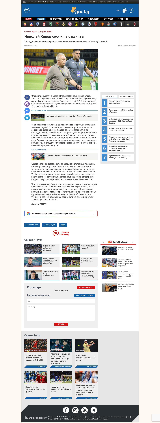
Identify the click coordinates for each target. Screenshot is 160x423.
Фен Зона (42, 398)
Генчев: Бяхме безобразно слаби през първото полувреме (50, 260)
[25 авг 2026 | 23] (35, 377)
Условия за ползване (118, 417)
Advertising (88, 419)
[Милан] (134, 24)
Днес (120, 10)
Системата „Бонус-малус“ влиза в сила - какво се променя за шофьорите (125, 263)
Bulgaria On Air (49, 1)
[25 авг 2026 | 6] (61, 345)
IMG (25, 2)
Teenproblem (75, 1)
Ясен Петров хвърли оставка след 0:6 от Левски (120, 129)
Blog (105, 1)
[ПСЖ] (115, 24)
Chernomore (116, 1)
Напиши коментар (64, 233)
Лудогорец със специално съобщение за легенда (119, 157)
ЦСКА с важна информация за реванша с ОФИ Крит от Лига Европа (121, 121)
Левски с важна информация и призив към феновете (49, 247)
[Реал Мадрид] (63, 24)
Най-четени (110, 96)
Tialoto (59, 1)
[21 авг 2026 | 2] (86, 377)
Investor (30, 1)
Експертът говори (64, 398)
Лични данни (104, 419)
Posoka (122, 1)
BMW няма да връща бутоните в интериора (126, 248)
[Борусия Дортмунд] (76, 24)
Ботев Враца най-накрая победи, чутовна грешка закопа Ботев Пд (118, 148)
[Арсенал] (95, 24)
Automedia (83, 1)
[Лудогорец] (50, 24)
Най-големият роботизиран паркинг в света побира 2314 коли (125, 275)
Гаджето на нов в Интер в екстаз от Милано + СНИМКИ (34, 357)
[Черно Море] (37, 24)
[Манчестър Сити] (89, 24)
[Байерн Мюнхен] (70, 24)
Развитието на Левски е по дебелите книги (119, 102)
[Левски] (31, 24)
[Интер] (128, 24)
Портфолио (130, 417)
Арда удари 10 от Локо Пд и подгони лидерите (88, 246)
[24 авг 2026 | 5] (61, 377)
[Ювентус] (121, 24)
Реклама (96, 417)
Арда (63, 225)
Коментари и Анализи (63, 366)
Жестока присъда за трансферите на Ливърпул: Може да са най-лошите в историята (60, 358)
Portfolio (96, 419)
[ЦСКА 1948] (44, 24)
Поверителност (105, 417)
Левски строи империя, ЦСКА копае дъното (35, 389)
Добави (61, 324)
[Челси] (82, 24)
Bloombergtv (40, 1)
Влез (78, 295)
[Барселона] (57, 24)
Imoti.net (89, 1)
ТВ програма (91, 366)
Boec (126, 1)
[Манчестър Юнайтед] (102, 24)
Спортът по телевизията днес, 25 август (86, 357)
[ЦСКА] (24, 24)
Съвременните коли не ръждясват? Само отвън (126, 286)
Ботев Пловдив (49, 225)
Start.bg (109, 1)
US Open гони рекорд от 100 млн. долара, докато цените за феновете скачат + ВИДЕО (85, 390)
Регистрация (87, 295)
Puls (70, 1)
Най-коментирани (126, 96)
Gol (56, 1)
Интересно (41, 366)
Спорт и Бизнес (90, 398)
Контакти (89, 417)
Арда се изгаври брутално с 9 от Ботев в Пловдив (69, 116)
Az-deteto (100, 1)
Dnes (35, 1)
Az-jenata (65, 1)
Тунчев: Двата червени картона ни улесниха (67, 155)
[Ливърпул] (108, 24)
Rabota (95, 1)
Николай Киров (32, 225)
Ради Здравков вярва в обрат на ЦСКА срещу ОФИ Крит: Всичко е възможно (121, 139)
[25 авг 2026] (35, 345)
